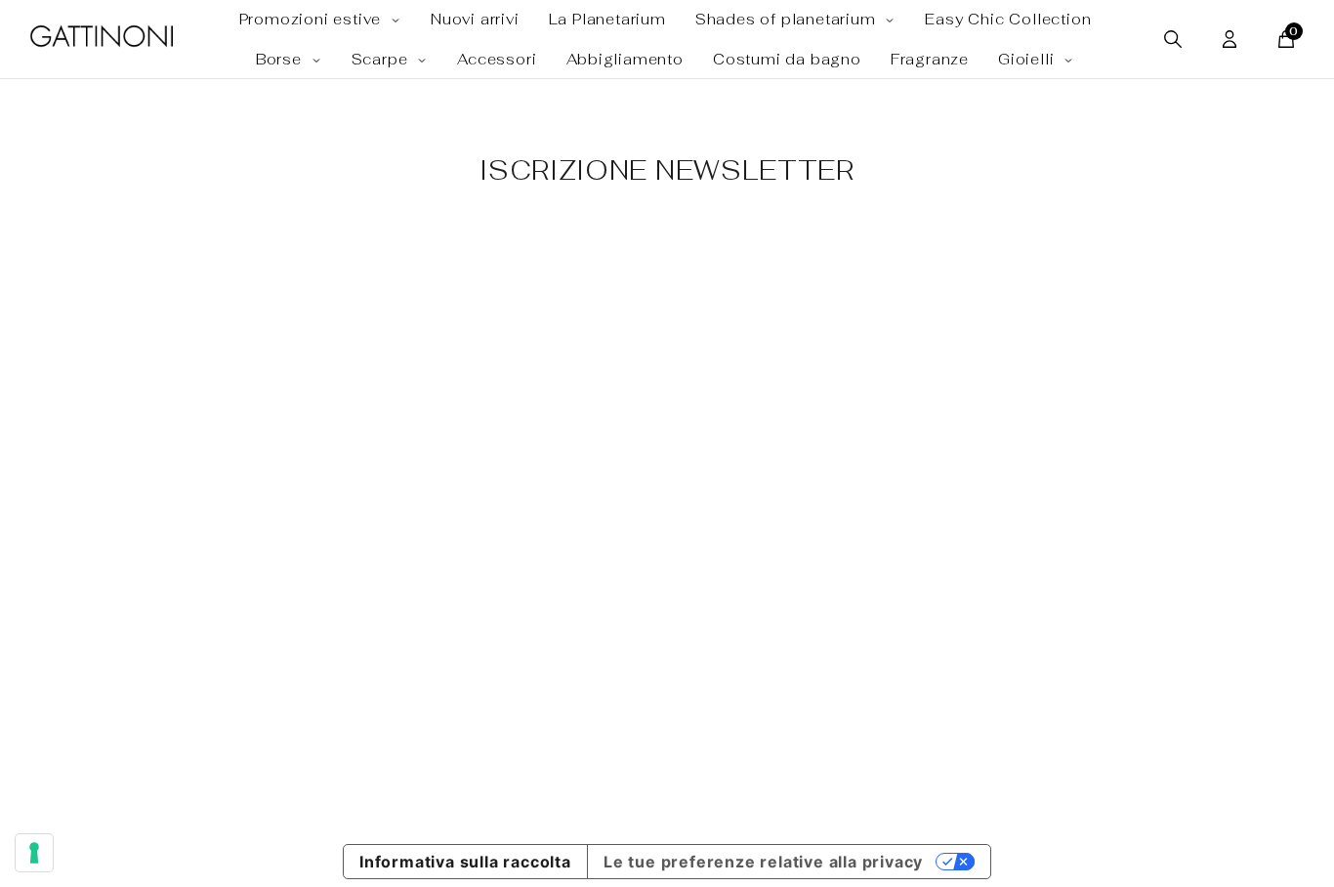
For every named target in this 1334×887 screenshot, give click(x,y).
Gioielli (1028, 59)
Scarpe (382, 59)
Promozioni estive (312, 19)
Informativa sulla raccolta (465, 861)
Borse (281, 59)
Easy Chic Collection (1008, 19)
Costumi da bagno (787, 59)
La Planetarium (607, 19)
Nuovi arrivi (475, 19)
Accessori (496, 59)
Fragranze (930, 59)
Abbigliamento (625, 59)
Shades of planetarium (788, 19)
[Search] (1172, 39)
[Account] (1229, 39)
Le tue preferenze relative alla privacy (763, 861)
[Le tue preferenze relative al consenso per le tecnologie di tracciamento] (34, 852)
